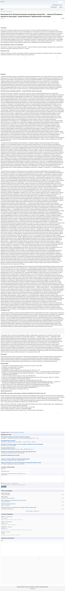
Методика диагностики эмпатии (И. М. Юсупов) (10, 534)
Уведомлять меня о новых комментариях (10, 483)
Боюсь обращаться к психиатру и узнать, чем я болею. (13, 500)
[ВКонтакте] (62, 18)
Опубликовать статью (57, 4)
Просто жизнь (4, 496)
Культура (16, 432)
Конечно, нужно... (4, 518)
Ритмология (21, 432)
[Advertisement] (32, 23)
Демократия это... (4, 523)
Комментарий (4, 474)
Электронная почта (5, 471)
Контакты (27, 586)
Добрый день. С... (4, 528)
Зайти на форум (29, 511)
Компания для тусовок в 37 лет (8, 503)
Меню (2, 9)
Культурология (9, 11)
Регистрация (54, 7)
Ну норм (3, 533)
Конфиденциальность (44, 586)
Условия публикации (21, 586)
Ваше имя (3, 468)
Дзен (2, 540)
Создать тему (36, 511)
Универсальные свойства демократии (8, 524)
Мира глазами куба (5, 493)
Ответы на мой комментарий (19, 484)
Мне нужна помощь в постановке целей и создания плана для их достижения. (18, 507)
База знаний (3, 11)
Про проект (32, 586)
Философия (11, 432)
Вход (61, 7)
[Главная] (2, 1)
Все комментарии (7, 484)
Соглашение (36, 586)
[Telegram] (63, 18)
